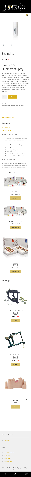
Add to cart (13, 96)
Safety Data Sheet (6, 127)
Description (5, 113)
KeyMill (9, 105)
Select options (15, 198)
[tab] (15, 113)
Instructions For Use (7, 130)
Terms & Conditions (9, 452)
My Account (7, 440)
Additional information (8, 117)
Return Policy (7, 458)
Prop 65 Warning (8, 461)
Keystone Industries (20, 105)
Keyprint (13, 105)
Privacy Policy (7, 455)
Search (15, 474)
